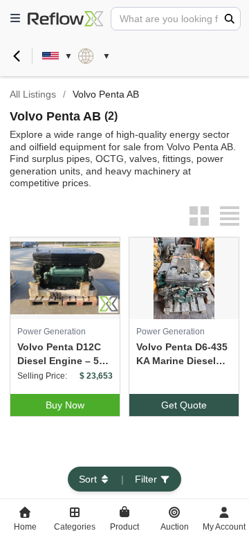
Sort (88, 479)
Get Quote (184, 405)
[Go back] (16, 56)
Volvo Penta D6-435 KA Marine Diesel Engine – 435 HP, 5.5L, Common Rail (182, 354)
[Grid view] (199, 216)
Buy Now (65, 405)
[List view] (229, 216)
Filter (146, 479)
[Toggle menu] (15, 18)
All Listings (33, 94)
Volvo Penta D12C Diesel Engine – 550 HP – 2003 (63, 354)
